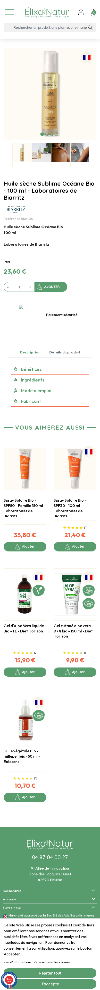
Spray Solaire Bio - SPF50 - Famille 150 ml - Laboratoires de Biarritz (24, 508)
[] (92, 27)
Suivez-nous (12, 907)
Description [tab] (30, 352)
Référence (12, 219)
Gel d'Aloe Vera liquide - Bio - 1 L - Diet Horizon (25, 628)
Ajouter (52, 287)
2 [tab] (47, 134)
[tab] (50, 369)
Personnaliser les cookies (52, 962)
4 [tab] (56, 134)
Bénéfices (31, 369)
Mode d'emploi (36, 390)
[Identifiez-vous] (80, 12)
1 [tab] (42, 134)
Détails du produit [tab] (64, 352)
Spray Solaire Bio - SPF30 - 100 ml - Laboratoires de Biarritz (70, 508)
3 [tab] (52, 134)
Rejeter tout (50, 973)
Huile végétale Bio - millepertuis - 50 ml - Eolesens (22, 756)
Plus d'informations (18, 962)
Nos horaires (12, 891)
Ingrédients (32, 380)
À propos (9, 899)
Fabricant (31, 401)
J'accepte (50, 984)
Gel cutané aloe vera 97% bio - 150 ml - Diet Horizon (73, 630)
